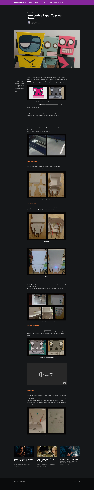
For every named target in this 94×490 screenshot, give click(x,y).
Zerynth (37, 209)
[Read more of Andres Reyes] (28, 22)
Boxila (36, 400)
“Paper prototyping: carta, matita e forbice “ (48, 104)
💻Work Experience (52, 2)
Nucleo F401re (53, 209)
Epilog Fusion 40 (43, 127)
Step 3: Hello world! (19, 81)
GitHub (61, 2)
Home (36, 2)
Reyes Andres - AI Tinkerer (23, 2)
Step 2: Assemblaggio (19, 79)
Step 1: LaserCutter (19, 78)
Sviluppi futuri (18, 91)
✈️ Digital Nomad (43, 2)
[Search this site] (79, 2)
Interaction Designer (31, 12)
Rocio (58, 77)
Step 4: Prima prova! (19, 83)
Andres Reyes (34, 22)
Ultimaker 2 (33, 284)
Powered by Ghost (76, 481)
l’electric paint (47, 330)
